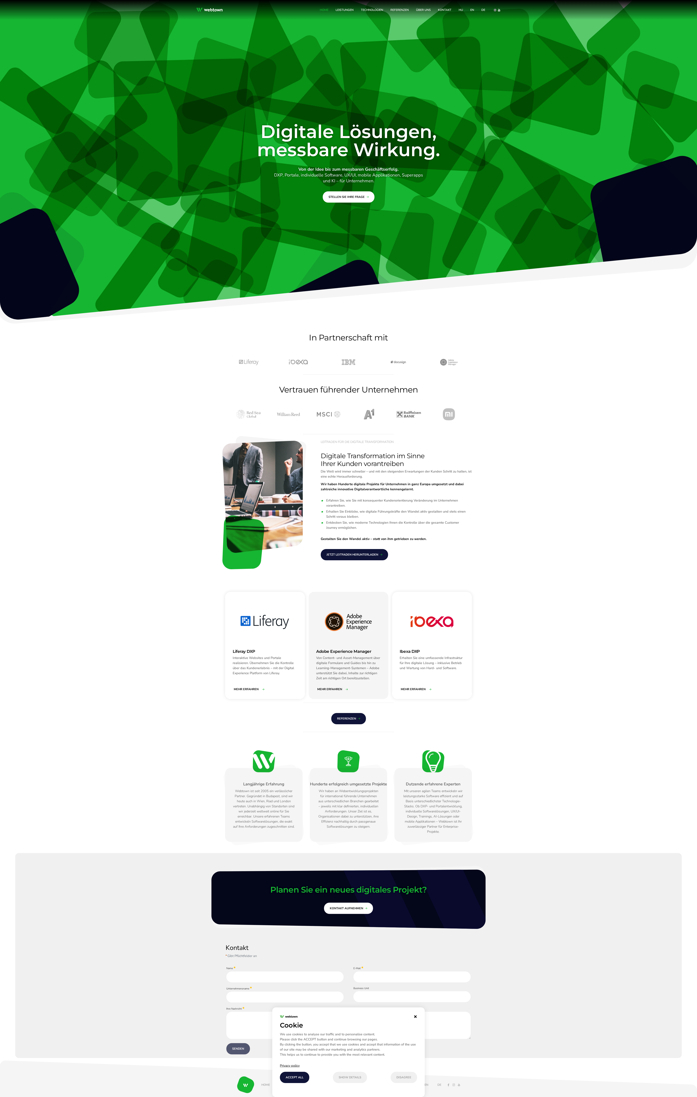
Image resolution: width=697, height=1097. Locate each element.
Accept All (294, 1077)
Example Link (232, 593)
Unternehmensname (237, 988)
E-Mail (357, 968)
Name (229, 968)
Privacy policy (290, 1065)
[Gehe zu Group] (211, 10)
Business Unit (361, 988)
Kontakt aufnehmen (346, 908)
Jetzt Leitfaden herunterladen (352, 555)
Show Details (350, 1077)
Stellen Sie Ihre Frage (347, 197)
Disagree (403, 1077)
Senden (238, 1049)
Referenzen (346, 719)
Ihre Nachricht (234, 1008)
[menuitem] (324, 10)
